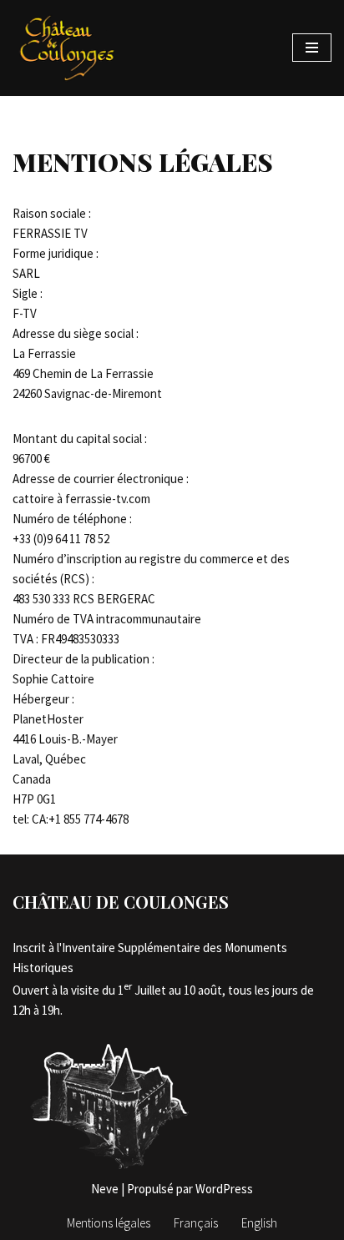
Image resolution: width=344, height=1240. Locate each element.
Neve (105, 1189)
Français (196, 1223)
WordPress (224, 1189)
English (259, 1223)
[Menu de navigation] (311, 47)
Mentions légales (108, 1223)
